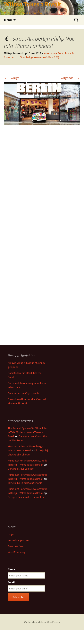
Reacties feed (16, 546)
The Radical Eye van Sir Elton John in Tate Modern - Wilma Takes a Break (27, 432)
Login (11, 534)
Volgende (70, 78)
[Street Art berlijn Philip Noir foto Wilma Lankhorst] (42, 103)
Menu (8, 20)
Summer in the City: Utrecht (24, 393)
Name (11, 569)
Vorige (11, 78)
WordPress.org (17, 552)
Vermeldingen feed (19, 540)
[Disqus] (42, 185)
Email (11, 582)
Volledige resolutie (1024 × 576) (41, 57)
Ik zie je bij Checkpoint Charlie (25, 483)
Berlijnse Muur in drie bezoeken (26, 497)
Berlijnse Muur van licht (21, 468)
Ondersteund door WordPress (42, 622)
